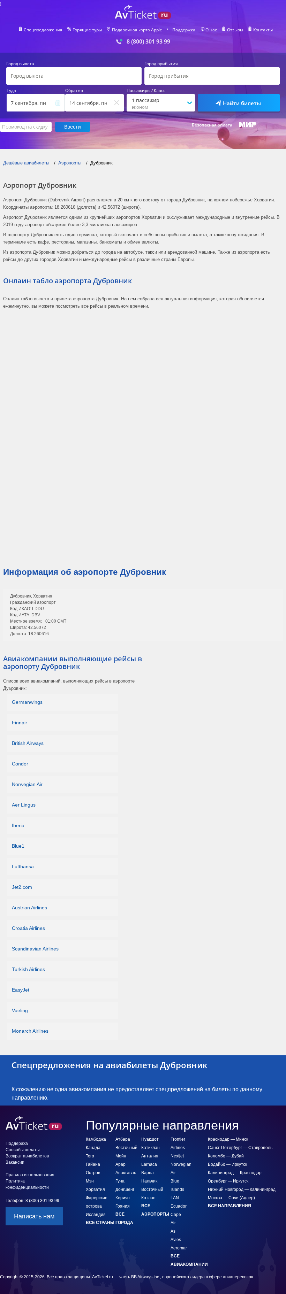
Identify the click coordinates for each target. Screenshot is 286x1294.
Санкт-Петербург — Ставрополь (240, 1147)
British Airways (28, 743)
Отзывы (235, 30)
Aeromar (179, 1248)
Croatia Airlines (28, 928)
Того (90, 1156)
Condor (20, 764)
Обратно (74, 90)
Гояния (122, 1206)
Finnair (19, 722)
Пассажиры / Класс (146, 90)
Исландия (96, 1214)
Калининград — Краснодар (235, 1172)
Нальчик (149, 1181)
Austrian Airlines (29, 907)
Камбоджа (96, 1139)
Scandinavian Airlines (35, 949)
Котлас (148, 1197)
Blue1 (18, 846)
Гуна (120, 1181)
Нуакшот (150, 1139)
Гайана (93, 1164)
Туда (11, 90)
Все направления (229, 1205)
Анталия (149, 1156)
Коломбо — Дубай (226, 1156)
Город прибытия (161, 64)
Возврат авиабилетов (27, 1156)
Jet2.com (22, 887)
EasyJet (20, 990)
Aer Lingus (24, 805)
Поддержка (183, 30)
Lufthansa (23, 866)
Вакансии (15, 1162)
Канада (93, 1147)
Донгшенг (124, 1189)
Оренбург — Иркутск (228, 1181)
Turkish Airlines (28, 969)
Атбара (122, 1139)
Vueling (20, 1010)
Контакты (263, 30)
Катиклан (150, 1147)
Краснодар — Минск (228, 1139)
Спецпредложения (43, 30)
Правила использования (30, 1174)
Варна (147, 1172)
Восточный (152, 1189)
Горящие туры (87, 30)
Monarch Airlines (30, 1031)
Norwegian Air (27, 784)
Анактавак (125, 1172)
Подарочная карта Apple (137, 30)
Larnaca (149, 1164)
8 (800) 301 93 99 (148, 41)
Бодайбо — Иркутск (227, 1164)
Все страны (100, 1222)
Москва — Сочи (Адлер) (231, 1197)
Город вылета (20, 64)
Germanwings (27, 702)
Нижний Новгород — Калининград (242, 1189)
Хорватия (95, 1189)
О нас (211, 30)
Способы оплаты (23, 1149)
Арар (120, 1164)
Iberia (18, 825)
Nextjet (177, 1156)
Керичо (122, 1197)
